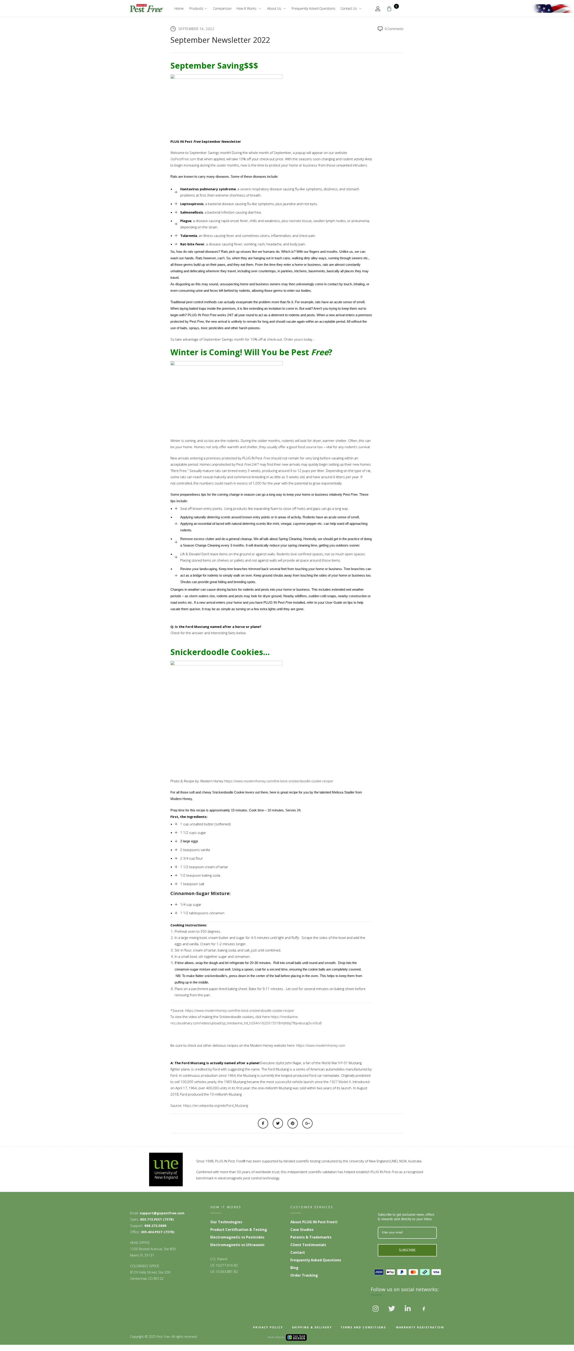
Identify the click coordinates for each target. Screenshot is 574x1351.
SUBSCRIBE (407, 1250)
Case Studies (301, 1229)
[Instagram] (375, 1308)
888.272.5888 (155, 1225)
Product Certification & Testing (238, 1229)
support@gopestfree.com (162, 1213)
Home (179, 8)
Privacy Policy (268, 1327)
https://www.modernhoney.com (320, 1045)
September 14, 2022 (196, 29)
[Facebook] (263, 1123)
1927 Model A (340, 1081)
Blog (294, 1267)
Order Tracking (304, 1275)
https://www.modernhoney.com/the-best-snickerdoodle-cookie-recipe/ (278, 781)
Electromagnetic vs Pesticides (237, 1237)
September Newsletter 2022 (220, 40)
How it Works (247, 8)
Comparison (222, 8)
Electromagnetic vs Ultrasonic (237, 1244)
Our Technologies (226, 1221)
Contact (297, 1252)
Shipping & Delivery (312, 1327)
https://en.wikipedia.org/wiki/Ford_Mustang (215, 1105)
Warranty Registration (419, 1327)
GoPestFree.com (183, 159)
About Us (274, 8)
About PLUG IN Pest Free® (314, 1221)
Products (196, 8)
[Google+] (307, 1123)
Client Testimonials (308, 1244)
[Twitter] (278, 1123)
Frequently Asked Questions (313, 8)
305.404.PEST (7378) (157, 1232)
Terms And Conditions (363, 1327)
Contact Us (348, 8)
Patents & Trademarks (310, 1237)
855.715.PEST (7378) (157, 1219)
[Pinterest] (292, 1123)
